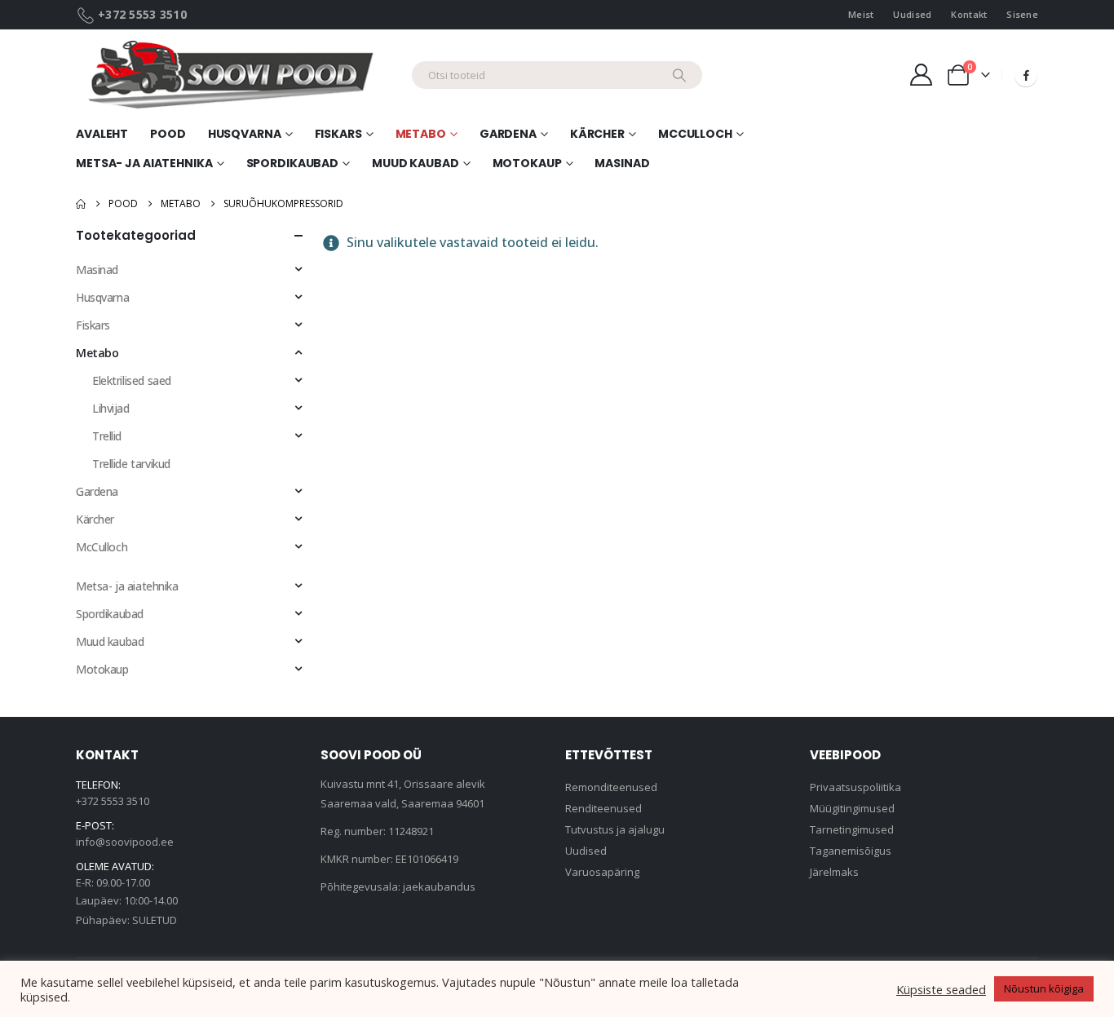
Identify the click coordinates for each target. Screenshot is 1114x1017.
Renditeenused (603, 808)
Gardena (508, 134)
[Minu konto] (921, 75)
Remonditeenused (611, 787)
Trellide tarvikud (131, 463)
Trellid (107, 436)
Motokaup (527, 163)
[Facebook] (1026, 75)
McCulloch (695, 134)
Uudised (912, 14)
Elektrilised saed (131, 380)
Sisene (1022, 14)
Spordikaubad (292, 163)
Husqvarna (102, 297)
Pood (168, 134)
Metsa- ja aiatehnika (144, 163)
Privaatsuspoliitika (855, 787)
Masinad (622, 163)
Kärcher (597, 134)
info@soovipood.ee (125, 841)
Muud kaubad (415, 163)
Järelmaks (834, 871)
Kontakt (969, 14)
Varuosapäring (602, 871)
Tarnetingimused (852, 829)
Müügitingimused (852, 808)
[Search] (679, 75)
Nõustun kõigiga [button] (1044, 988)
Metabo (421, 134)
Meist (860, 14)
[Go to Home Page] (81, 204)
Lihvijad (111, 408)
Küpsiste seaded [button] (941, 989)
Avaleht (102, 134)
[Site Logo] (237, 74)
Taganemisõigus (850, 850)
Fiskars (93, 325)
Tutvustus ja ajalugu (615, 829)
